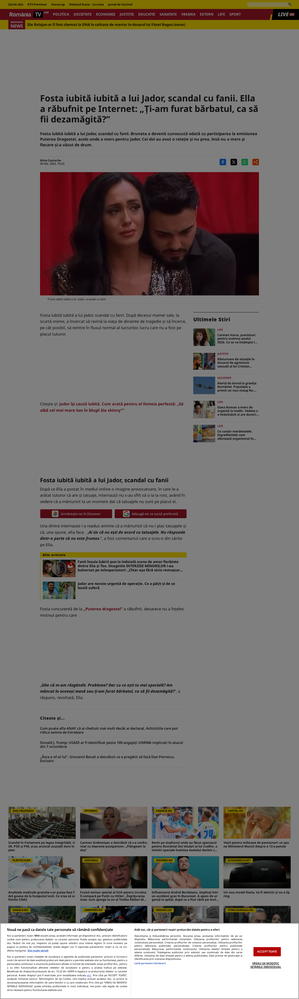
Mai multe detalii (38, 950)
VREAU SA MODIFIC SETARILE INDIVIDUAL (265, 965)
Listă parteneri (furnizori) (150, 963)
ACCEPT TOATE (267, 951)
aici (89, 975)
